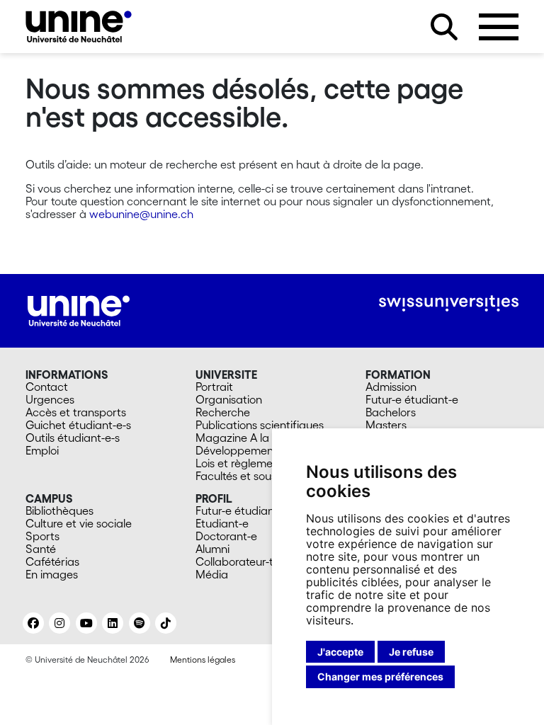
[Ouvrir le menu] (498, 26)
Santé (41, 548)
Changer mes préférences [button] (380, 676)
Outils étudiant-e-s (73, 437)
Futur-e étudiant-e (412, 399)
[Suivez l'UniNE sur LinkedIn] (112, 623)
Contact (47, 386)
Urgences (50, 399)
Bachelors (391, 412)
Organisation (229, 399)
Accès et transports (76, 412)
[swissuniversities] (448, 303)
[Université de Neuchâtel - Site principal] (79, 309)
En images (52, 574)
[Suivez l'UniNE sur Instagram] (59, 623)
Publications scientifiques (260, 424)
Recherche (223, 412)
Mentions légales (202, 659)
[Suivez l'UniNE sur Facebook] (33, 623)
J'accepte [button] (340, 652)
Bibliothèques (60, 510)
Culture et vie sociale (79, 523)
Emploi (42, 450)
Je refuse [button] (411, 652)
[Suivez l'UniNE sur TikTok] (165, 623)
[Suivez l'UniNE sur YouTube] (86, 623)
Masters (386, 424)
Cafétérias (52, 561)
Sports (43, 536)
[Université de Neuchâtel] (79, 26)
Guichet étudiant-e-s (78, 424)
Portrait (214, 386)
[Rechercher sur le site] (444, 26)
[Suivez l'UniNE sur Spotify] (139, 623)
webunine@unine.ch (141, 213)
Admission (391, 386)
